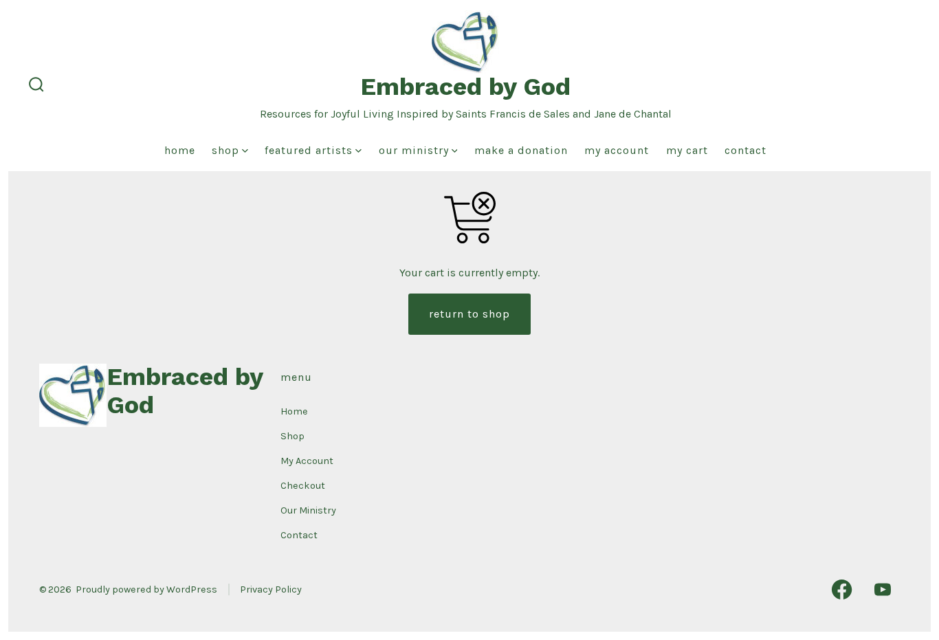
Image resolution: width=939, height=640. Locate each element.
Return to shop (469, 313)
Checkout (302, 486)
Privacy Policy (271, 589)
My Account (616, 150)
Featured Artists (309, 150)
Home (179, 150)
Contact (745, 150)
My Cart (687, 150)
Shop (225, 150)
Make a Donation (521, 150)
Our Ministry (414, 150)
